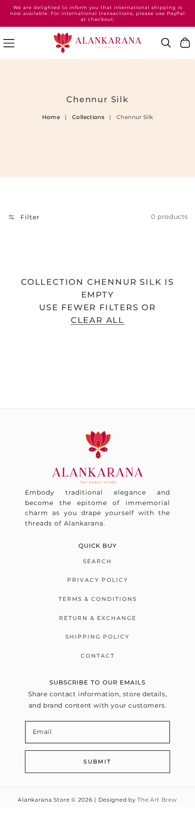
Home (51, 117)
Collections (88, 117)
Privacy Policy (97, 579)
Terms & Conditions (97, 598)
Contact (98, 655)
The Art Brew (157, 800)
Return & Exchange (97, 618)
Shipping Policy (97, 636)
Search (97, 561)
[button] (9, 43)
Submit (97, 761)
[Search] (166, 43)
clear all (97, 320)
